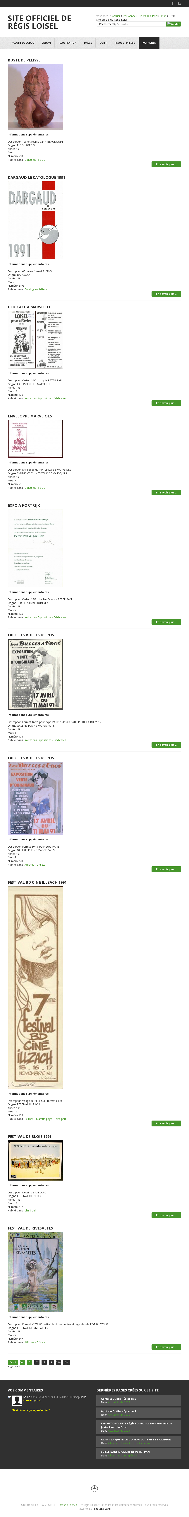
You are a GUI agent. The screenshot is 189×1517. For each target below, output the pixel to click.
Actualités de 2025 (119, 1402)
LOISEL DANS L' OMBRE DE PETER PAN (125, 1452)
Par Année (129, 16)
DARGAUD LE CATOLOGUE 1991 (36, 177)
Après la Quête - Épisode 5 (118, 1398)
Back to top (94, 1488)
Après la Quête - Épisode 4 (118, 1411)
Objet (103, 42)
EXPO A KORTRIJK (24, 505)
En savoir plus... (166, 164)
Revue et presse (125, 42)
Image (88, 42)
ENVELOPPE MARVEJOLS (30, 416)
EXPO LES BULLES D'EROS (31, 634)
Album (46, 42)
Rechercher (106, 24)
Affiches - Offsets (35, 864)
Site (37, 1400)
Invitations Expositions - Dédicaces (45, 398)
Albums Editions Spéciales (123, 1455)
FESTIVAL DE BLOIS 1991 (29, 1136)
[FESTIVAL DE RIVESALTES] (35, 1272)
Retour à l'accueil (68, 1505)
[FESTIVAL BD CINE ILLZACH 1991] (35, 987)
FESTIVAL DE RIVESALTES (30, 1228)
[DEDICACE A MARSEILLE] (35, 339)
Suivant (58, 1362)
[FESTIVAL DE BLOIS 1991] (35, 1160)
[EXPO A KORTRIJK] (35, 548)
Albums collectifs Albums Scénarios (129, 1443)
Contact (28, 1400)
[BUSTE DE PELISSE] (35, 96)
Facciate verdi (102, 1509)
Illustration (67, 42)
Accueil (116, 16)
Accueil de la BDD (23, 42)
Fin (66, 1362)
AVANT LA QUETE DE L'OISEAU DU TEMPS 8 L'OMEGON (136, 1439)
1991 (163, 16)
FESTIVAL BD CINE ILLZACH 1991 (37, 882)
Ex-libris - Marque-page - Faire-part (45, 1119)
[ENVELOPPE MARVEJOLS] (35, 438)
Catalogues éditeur (36, 289)
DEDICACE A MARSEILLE (29, 306)
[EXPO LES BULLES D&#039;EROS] (35, 674)
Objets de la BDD (35, 159)
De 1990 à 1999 (148, 16)
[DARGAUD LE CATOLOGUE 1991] (35, 220)
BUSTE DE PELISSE (24, 60)
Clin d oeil (30, 1210)
